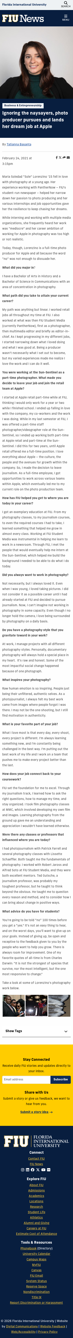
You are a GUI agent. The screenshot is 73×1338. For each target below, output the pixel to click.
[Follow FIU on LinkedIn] (28, 1170)
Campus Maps (36, 1259)
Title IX (36, 1297)
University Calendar (36, 1254)
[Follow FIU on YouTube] (44, 1170)
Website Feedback (52, 1326)
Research (36, 1207)
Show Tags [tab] (13, 1031)
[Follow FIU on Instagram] (23, 1170)
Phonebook (28, 1248)
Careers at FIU (36, 1228)
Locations (36, 1201)
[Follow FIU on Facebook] (33, 1170)
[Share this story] (63, 157)
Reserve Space (36, 1286)
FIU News (36, 1164)
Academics (36, 1196)
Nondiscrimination (36, 1292)
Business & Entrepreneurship (23, 105)
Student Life (36, 1212)
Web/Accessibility (23, 1332)
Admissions (36, 1190)
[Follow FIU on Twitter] (38, 1170)
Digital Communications (22, 1326)
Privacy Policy (48, 1332)
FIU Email (36, 1276)
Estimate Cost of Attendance (36, 1234)
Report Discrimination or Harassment (36, 1303)
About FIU (36, 1185)
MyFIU (36, 1265)
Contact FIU (36, 1159)
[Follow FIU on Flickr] (49, 1170)
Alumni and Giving (36, 1223)
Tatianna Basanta (19, 144)
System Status (36, 1281)
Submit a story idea (34, 1112)
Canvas (36, 1270)
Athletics (36, 1217)
